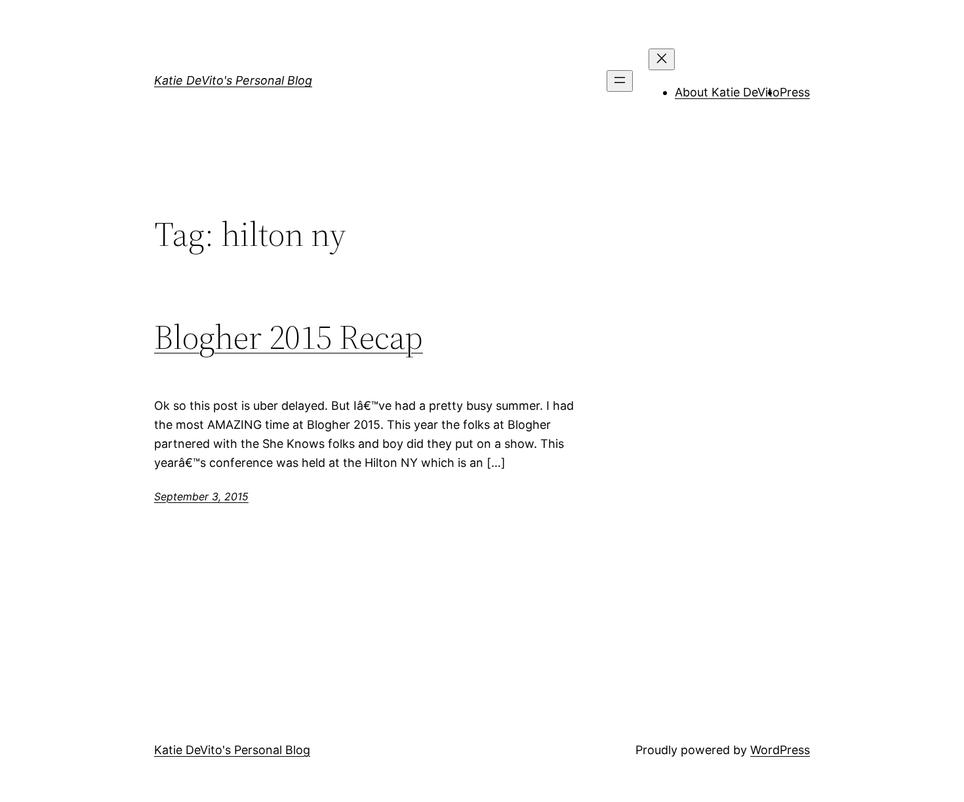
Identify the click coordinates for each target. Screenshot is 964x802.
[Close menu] (662, 59)
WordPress (780, 750)
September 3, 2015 (201, 496)
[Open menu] (620, 81)
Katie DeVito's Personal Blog (233, 80)
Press (795, 92)
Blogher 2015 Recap (288, 337)
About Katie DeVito (727, 92)
